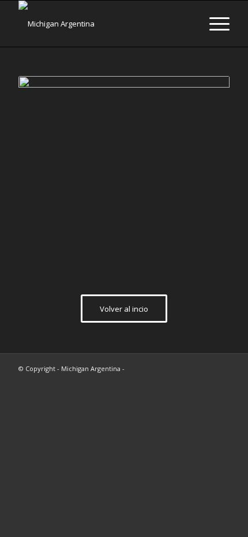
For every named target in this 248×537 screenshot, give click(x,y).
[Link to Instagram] (203, 368)
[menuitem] (214, 24)
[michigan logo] (102, 24)
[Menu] (214, 24)
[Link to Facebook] (221, 368)
